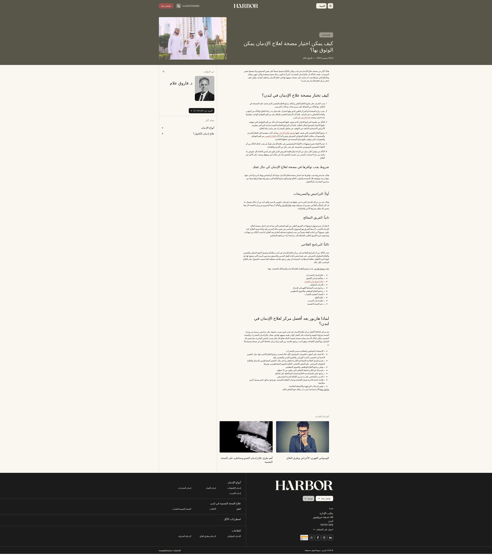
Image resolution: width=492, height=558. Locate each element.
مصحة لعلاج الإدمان (287, 132)
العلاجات (236, 530)
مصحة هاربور (319, 268)
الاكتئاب (212, 508)
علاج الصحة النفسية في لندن (225, 503)
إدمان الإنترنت (235, 493)
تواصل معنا (166, 5)
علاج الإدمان (326, 35)
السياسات (177, 550)
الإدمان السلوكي (234, 536)
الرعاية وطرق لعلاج (208, 536)
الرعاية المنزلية (184, 536)
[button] (321, 6)
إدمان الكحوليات (234, 488)
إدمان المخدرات (184, 488)
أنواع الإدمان (234, 482)
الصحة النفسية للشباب (181, 508)
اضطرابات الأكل (232, 519)
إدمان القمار (211, 488)
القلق (238, 508)
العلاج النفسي (270, 136)
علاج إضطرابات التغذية (314, 281)
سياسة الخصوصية (165, 550)
